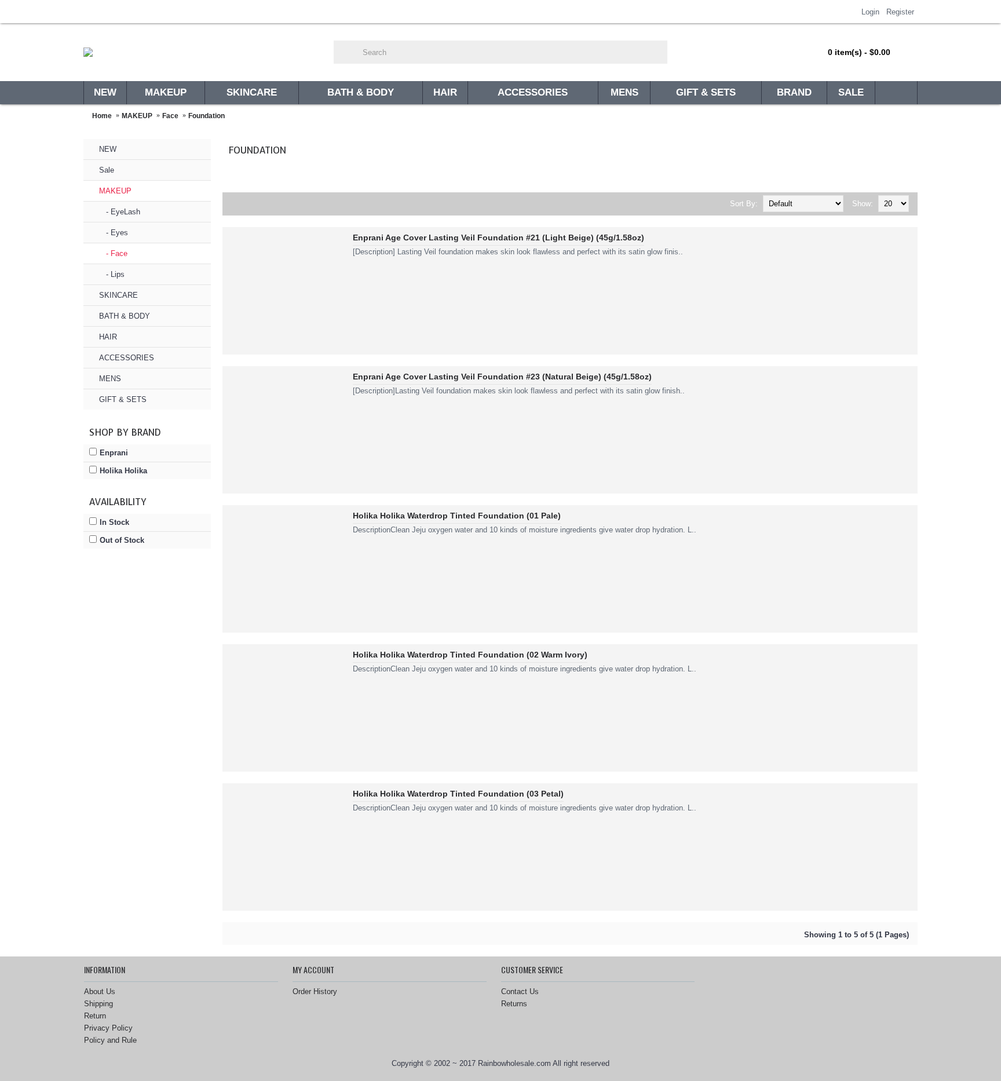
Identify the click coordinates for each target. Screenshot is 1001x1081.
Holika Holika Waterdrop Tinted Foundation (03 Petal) (458, 793)
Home (102, 116)
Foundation (206, 116)
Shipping (98, 1003)
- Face (113, 253)
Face (170, 116)
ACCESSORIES (126, 357)
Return (95, 1015)
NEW (107, 149)
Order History (315, 991)
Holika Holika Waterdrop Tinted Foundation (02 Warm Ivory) (470, 654)
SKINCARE (118, 295)
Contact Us (520, 991)
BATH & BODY (124, 316)
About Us (99, 991)
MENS (110, 378)
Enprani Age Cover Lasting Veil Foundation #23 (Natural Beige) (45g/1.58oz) (502, 376)
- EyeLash (119, 211)
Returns (514, 1003)
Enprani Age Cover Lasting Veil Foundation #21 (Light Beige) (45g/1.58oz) (498, 237)
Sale (106, 170)
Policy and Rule (110, 1040)
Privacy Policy (108, 1028)
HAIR (108, 337)
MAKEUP (137, 116)
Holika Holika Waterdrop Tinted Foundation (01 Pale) (457, 515)
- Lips (112, 274)
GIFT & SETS (123, 399)
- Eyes (113, 232)
